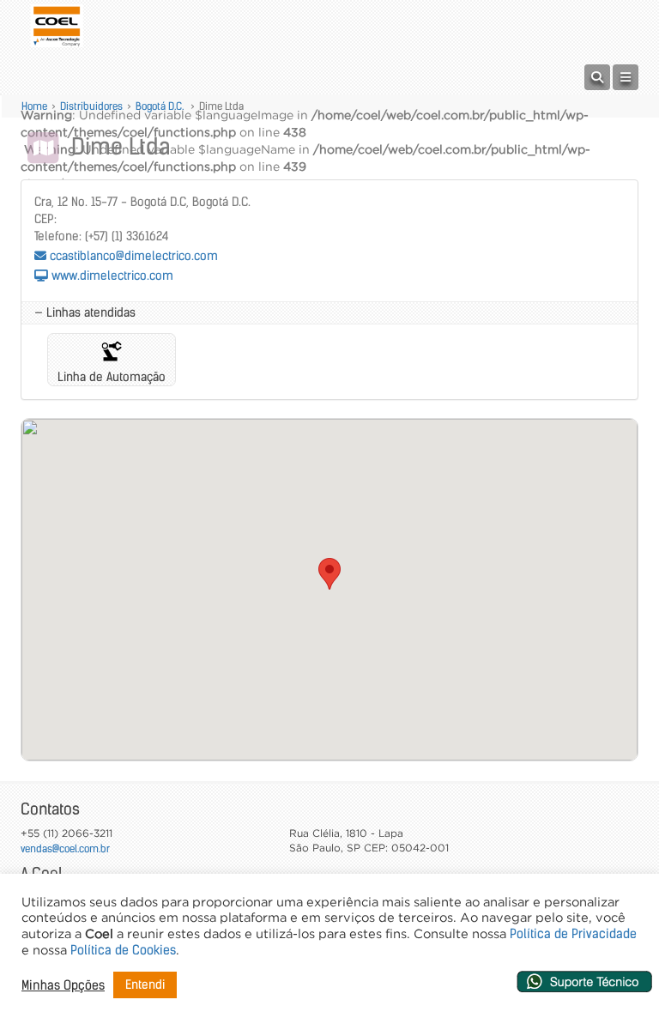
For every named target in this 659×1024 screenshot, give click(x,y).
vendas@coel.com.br (65, 848)
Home (34, 106)
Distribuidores (91, 106)
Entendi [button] (145, 984)
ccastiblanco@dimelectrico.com (132, 256)
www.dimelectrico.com (110, 275)
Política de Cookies (123, 950)
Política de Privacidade (573, 934)
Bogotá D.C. (161, 106)
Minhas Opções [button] (63, 985)
